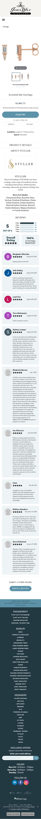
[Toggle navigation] (3, 20)
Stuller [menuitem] (20, 734)
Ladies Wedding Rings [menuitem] (20, 648)
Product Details (20, 145)
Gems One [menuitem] (20, 715)
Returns (30, 124)
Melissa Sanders (20, 509)
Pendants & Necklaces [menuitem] (20, 635)
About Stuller (20, 150)
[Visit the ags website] (27, 792)
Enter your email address (20, 754)
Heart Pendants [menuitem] (20, 689)
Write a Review (20, 588)
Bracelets (25, 197)
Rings (32, 197)
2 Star (17, 229)
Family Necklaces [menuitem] (20, 681)
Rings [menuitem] (21, 632)
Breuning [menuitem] (20, 707)
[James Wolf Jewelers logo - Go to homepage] (20, 8)
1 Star (17, 232)
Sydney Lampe (19, 329)
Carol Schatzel (19, 541)
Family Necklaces (22, 210)
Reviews (20, 217)
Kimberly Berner (20, 370)
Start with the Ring (20, 618)
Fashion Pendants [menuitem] (20, 668)
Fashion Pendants (12, 202)
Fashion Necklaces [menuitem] (20, 670)
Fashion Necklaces (27, 202)
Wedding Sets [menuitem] (20, 684)
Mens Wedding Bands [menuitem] (20, 646)
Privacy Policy (30, 807)
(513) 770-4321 (20, 87)
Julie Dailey (18, 270)
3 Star (17, 227)
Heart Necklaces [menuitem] (20, 687)
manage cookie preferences (19, 809)
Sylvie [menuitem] (20, 737)
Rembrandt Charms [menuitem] (20, 731)
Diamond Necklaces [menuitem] (20, 657)
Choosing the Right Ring (20, 623)
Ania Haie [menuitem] (20, 701)
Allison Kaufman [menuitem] (20, 698)
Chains (33, 200)
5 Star (17, 223)
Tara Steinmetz (20, 313)
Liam (15, 483)
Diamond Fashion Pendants (16, 205)
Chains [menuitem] (20, 665)
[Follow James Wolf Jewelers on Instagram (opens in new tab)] (26, 782)
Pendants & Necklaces (21, 200)
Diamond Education (20, 620)
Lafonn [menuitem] (20, 723)
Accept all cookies (28, 814)
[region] (20, 52)
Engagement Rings (13, 197)
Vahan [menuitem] (20, 742)
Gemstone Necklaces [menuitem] (20, 662)
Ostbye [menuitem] (20, 728)
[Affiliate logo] (20, 799)
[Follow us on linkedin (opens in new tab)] (14, 782)
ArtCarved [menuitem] (20, 704)
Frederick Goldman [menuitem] (20, 712)
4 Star (17, 225)
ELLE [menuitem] (20, 709)
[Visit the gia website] (12, 792)
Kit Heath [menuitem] (20, 720)
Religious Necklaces (28, 208)
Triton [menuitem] (20, 739)
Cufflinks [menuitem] (20, 654)
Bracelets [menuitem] (20, 640)
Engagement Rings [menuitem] (20, 643)
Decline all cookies (13, 814)
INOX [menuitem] (20, 718)
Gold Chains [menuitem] (20, 659)
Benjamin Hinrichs (21, 254)
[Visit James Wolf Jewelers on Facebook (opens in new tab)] (20, 782)
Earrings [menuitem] (20, 637)
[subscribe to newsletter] (36, 758)
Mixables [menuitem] (20, 726)
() (35, 223)
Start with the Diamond (20, 615)
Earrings (6, 27)
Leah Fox (17, 297)
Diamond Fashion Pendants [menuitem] (20, 673)
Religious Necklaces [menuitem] (20, 678)
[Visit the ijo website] (19, 792)
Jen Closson (18, 430)
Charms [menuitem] (20, 651)
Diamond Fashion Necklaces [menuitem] (20, 676)
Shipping (11, 124)
